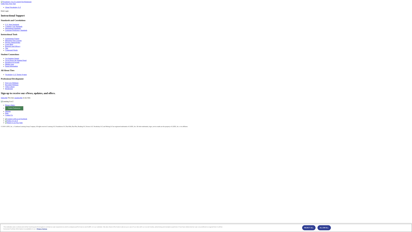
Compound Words (11, 50)
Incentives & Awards (12, 62)
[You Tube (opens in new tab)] (14, 123)
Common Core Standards (13, 26)
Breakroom (9, 89)
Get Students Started (12, 58)
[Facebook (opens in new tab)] (16, 119)
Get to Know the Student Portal (16, 60)
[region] (206, 228)
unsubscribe (18, 98)
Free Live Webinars (11, 83)
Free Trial (12, 4)
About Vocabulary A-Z (13, 7)
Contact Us (9, 115)
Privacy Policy (10, 105)
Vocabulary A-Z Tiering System (16, 75)
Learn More (9, 44)
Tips (6, 48)
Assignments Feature (12, 39)
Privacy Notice (42, 229)
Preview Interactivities (12, 42)
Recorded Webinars (11, 85)
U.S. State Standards (12, 24)
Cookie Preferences (14, 108)
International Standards (13, 28)
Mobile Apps (9, 64)
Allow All (324, 228)
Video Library (10, 87)
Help (6, 113)
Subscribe (4, 98)
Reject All (309, 228)
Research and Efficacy (12, 46)
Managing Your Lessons (13, 40)
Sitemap (8, 111)
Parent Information (11, 66)
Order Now (5, 4)
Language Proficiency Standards (16, 30)
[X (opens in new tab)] (11, 121)
